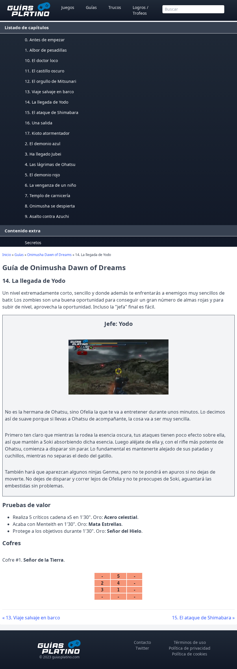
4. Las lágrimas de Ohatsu (50, 164)
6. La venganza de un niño (50, 185)
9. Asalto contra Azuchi (47, 216)
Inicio (6, 254)
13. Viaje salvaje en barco (49, 91)
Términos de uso (190, 642)
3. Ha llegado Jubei (43, 154)
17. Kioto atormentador (47, 133)
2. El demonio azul (42, 143)
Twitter (142, 648)
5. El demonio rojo (42, 174)
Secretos (33, 242)
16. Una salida (38, 123)
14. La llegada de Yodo (46, 102)
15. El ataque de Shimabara (51, 112)
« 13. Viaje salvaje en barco (31, 617)
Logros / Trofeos (140, 10)
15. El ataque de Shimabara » (203, 617)
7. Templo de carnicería (47, 195)
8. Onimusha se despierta (50, 206)
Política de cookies (189, 654)
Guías (91, 7)
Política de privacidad (189, 648)
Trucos (114, 7)
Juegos (67, 7)
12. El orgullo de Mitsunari (50, 81)
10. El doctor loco (41, 60)
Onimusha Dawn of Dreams (49, 254)
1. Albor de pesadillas (46, 50)
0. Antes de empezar (45, 39)
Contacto (142, 642)
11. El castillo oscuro (44, 71)
